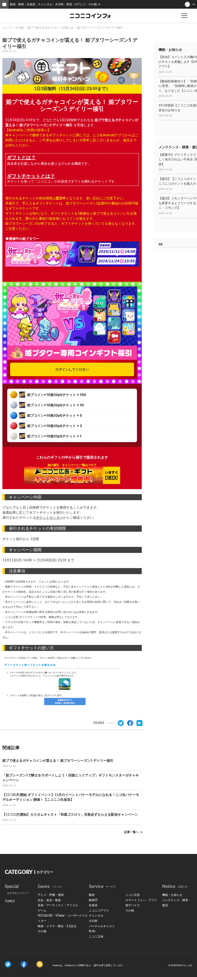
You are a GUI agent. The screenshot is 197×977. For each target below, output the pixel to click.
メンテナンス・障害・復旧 (176, 903)
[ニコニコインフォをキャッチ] (40, 964)
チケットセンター (49, 517)
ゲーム (42, 910)
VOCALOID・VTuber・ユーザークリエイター (63, 918)
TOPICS (10, 901)
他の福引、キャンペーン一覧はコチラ (72, 465)
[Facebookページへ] (24, 964)
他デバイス (132, 905)
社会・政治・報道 (49, 900)
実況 (69, 4)
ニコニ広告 (132, 894)
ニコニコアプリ (99, 910)
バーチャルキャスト (102, 926)
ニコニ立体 (96, 936)
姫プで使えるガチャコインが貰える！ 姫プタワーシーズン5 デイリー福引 (75, 27)
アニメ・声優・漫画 (51, 894)
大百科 (59, 4)
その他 (19, 27)
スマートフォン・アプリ (141, 900)
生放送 (31, 4)
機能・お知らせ (172, 894)
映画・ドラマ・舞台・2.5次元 (57, 926)
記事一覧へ (131, 832)
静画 (21, 4)
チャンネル (45, 4)
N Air (92, 931)
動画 (13, 4)
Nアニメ (80, 4)
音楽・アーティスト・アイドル (58, 905)
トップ (6, 27)
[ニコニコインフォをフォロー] (8, 964)
